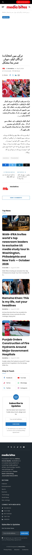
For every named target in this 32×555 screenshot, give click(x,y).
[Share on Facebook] (10, 75)
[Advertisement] (16, 36)
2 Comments (7, 71)
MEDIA (4, 216)
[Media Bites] (17, 7)
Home (3, 12)
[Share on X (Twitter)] (13, 75)
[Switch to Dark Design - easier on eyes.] (3, 2)
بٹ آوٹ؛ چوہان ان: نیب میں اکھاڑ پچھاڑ (8, 176)
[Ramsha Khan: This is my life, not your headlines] (16, 286)
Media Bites (21, 546)
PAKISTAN (6, 321)
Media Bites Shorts (23, 2)
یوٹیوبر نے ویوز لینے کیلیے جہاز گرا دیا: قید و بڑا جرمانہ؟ (23, 176)
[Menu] (3, 7)
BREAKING (6, 17)
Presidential (14, 158)
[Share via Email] (18, 75)
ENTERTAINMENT (7, 280)
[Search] (29, 7)
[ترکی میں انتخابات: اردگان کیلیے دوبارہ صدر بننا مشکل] (16, 88)
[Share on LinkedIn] (15, 75)
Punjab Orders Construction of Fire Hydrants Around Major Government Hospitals (15, 347)
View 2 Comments (16, 198)
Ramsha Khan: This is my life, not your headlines (15, 301)
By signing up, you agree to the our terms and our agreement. (16, 430)
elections (6, 158)
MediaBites (11, 68)
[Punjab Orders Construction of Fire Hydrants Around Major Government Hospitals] (16, 328)
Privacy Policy (21, 430)
